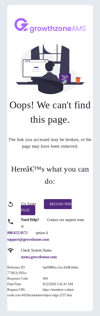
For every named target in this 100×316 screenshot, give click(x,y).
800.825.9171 (17, 233)
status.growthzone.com (39, 257)
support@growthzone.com (28, 239)
